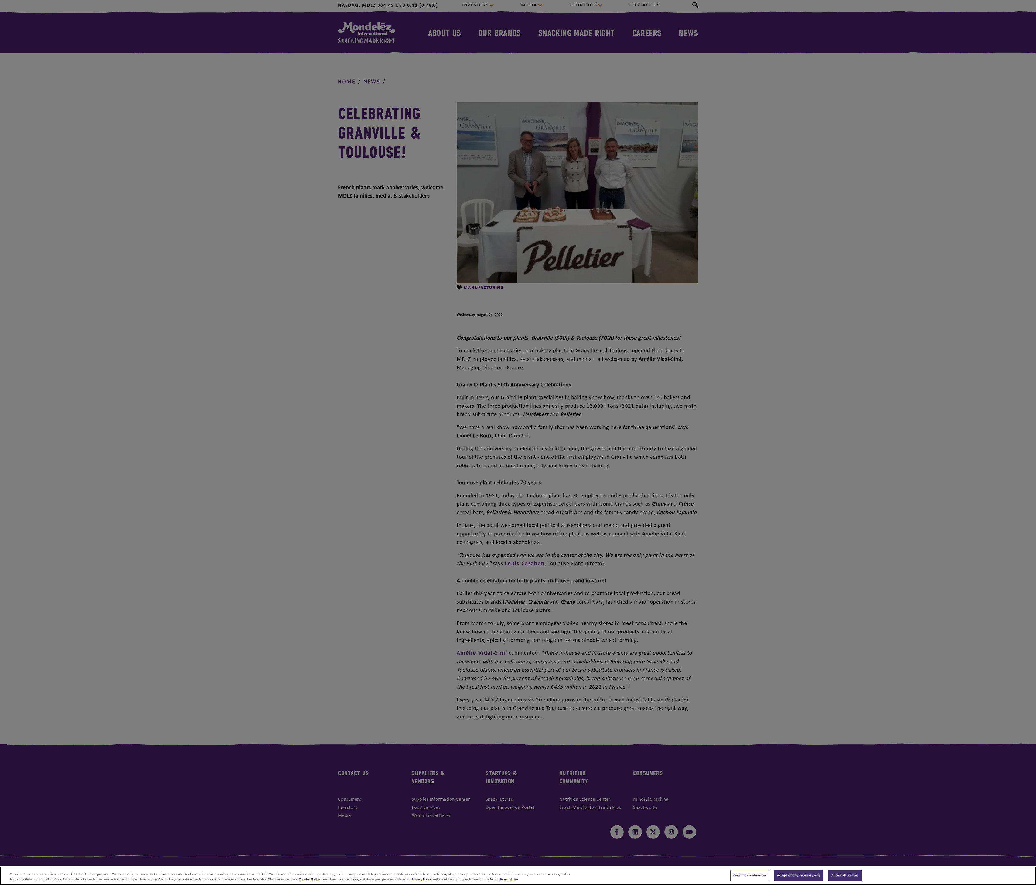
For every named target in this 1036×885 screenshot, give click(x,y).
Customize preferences (749, 875)
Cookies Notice (309, 879)
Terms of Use (509, 879)
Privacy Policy (422, 879)
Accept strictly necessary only (798, 875)
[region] (518, 875)
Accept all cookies (844, 875)
